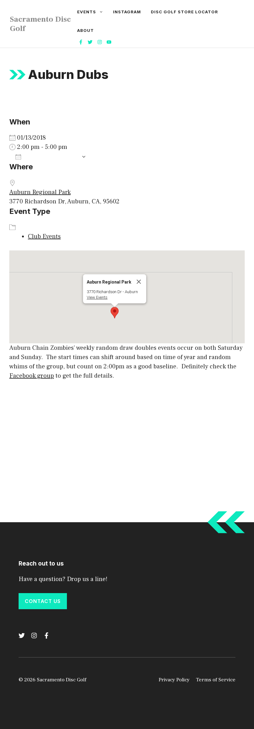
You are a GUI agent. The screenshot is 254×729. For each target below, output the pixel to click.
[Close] (138, 281)
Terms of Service (215, 679)
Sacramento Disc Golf (40, 23)
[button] (115, 313)
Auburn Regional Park (40, 192)
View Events (97, 297)
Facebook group (31, 376)
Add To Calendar (51, 157)
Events (86, 11)
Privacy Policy (174, 679)
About (85, 30)
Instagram (127, 11)
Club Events (44, 236)
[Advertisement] (127, 433)
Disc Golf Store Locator (184, 11)
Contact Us (43, 601)
